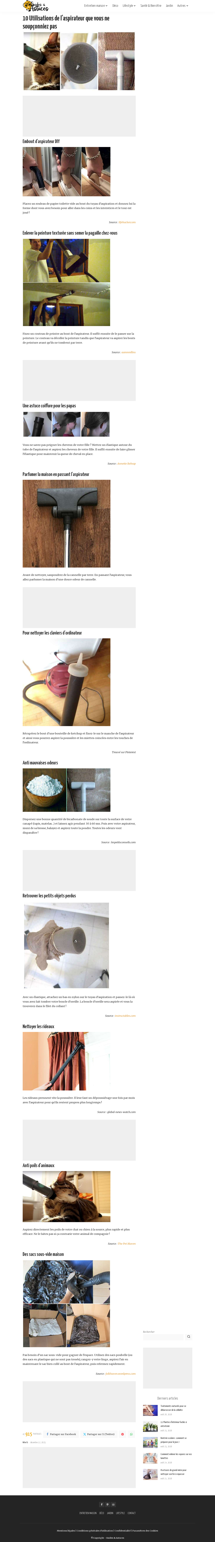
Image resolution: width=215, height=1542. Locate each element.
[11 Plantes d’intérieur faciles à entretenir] (150, 1426)
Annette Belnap (126, 463)
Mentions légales (66, 1530)
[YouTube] (113, 1504)
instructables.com (125, 1015)
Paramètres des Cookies (145, 1530)
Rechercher (148, 1331)
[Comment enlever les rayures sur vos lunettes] (150, 1458)
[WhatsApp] (131, 1434)
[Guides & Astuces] (36, 6)
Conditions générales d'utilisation (95, 1530)
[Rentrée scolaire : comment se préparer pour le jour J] (150, 1442)
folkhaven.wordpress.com (121, 1373)
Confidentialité (123, 1530)
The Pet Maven (127, 1243)
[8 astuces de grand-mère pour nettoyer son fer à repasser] (150, 1474)
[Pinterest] (122, 1434)
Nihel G (25, 1443)
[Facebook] (101, 1504)
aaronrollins (129, 352)
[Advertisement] (79, 116)
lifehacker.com (127, 222)
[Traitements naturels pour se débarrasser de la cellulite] (150, 1410)
